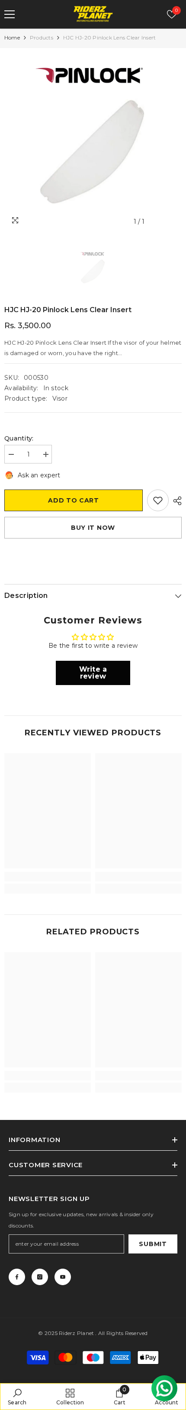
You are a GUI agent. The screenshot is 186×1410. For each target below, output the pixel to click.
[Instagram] (40, 1277)
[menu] (9, 14)
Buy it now (93, 528)
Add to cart (73, 500)
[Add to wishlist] (158, 500)
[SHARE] (175, 500)
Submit (153, 1244)
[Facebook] (17, 1277)
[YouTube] (63, 1277)
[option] (93, 141)
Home (12, 37)
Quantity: (19, 438)
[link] (47, 876)
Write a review (93, 672)
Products (41, 37)
